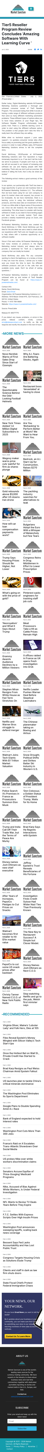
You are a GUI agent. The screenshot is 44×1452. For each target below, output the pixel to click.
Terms (8, 1446)
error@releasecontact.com (12, 322)
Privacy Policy (19, 1446)
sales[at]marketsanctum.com (22, 1396)
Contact (10, 1449)
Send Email (11, 292)
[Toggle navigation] (30, 9)
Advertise (31, 1446)
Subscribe (22, 1428)
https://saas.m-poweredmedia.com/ (22, 304)
